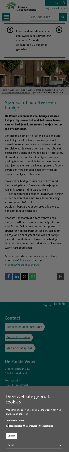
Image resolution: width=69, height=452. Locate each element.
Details (11, 445)
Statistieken (47, 426)
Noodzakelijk (15, 426)
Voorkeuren (31, 426)
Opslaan (11, 436)
